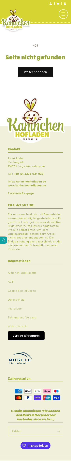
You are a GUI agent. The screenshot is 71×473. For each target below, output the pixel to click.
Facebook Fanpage (21, 193)
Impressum (15, 308)
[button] (63, 14)
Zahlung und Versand (22, 317)
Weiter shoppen (35, 72)
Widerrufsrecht (18, 326)
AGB (11, 281)
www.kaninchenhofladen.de (27, 185)
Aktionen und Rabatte (22, 272)
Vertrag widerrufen (26, 335)
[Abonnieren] (58, 431)
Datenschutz (16, 299)
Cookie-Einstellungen (22, 291)
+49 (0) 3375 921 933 (29, 174)
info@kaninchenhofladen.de (27, 181)
